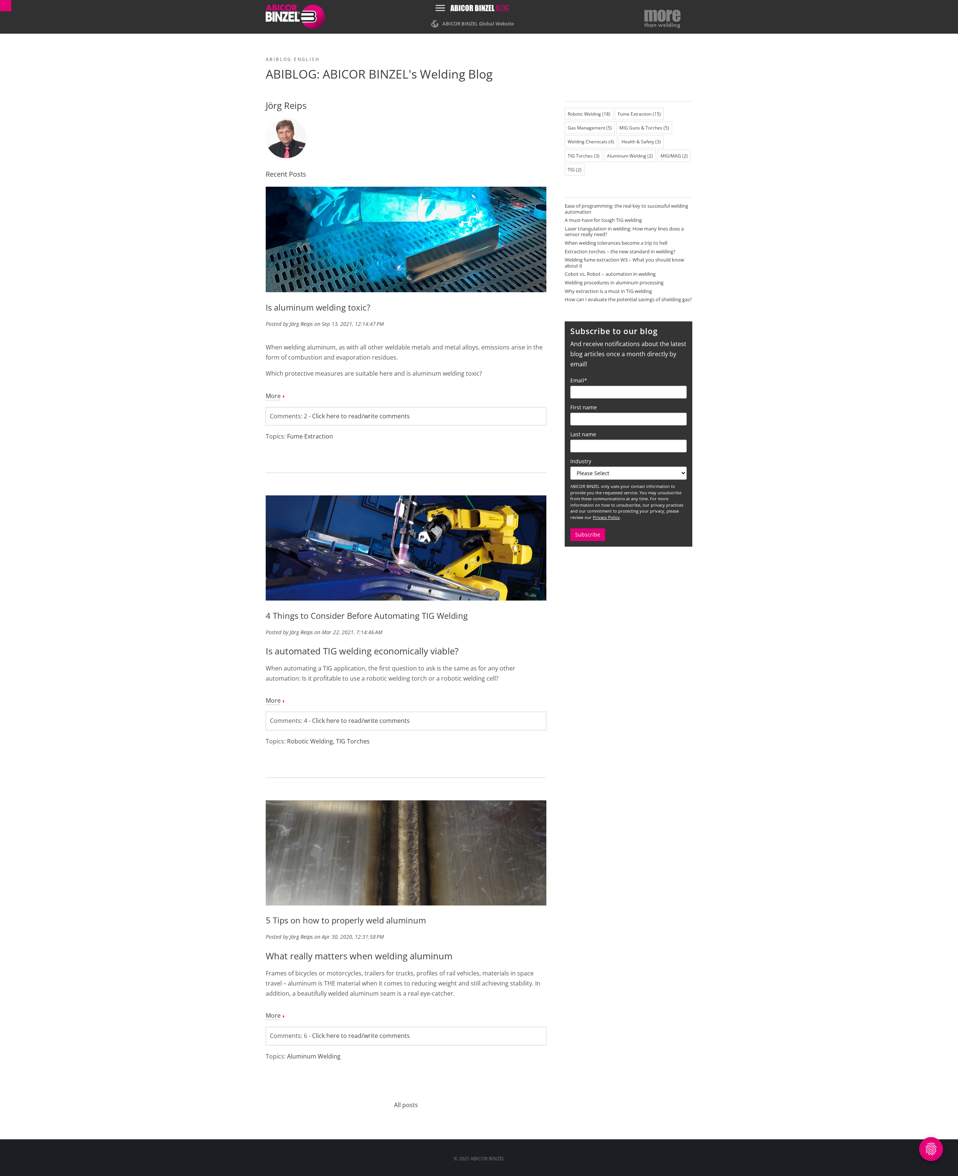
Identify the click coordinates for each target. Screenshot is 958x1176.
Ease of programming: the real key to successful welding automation (626, 208)
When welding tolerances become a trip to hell (616, 242)
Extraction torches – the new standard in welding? (620, 251)
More (273, 396)
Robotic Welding (310, 741)
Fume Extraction (310, 436)
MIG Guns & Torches (644, 128)
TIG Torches (353, 741)
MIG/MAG (674, 156)
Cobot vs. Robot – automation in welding (610, 274)
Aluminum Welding (314, 1056)
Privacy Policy (606, 517)
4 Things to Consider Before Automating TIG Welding (367, 615)
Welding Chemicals (591, 141)
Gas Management (590, 128)
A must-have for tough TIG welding (603, 220)
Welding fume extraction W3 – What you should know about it (624, 262)
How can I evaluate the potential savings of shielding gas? (628, 299)
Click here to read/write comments (361, 416)
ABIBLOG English (293, 59)
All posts (406, 1105)
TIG (575, 170)
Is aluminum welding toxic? (318, 307)
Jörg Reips (301, 323)
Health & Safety (641, 141)
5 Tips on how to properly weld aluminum (346, 920)
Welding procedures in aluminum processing (614, 282)
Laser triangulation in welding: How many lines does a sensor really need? (624, 231)
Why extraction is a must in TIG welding (608, 291)
